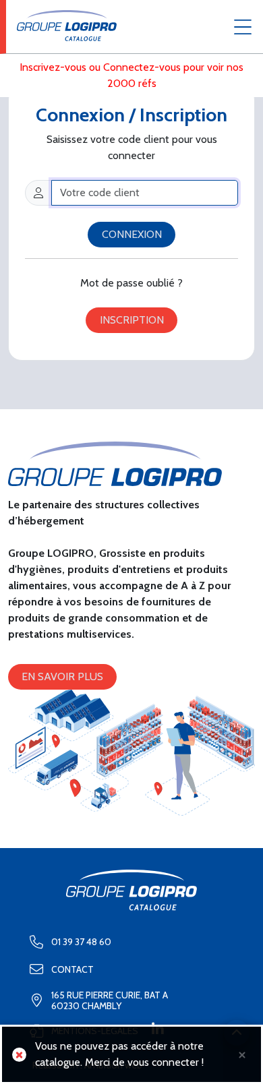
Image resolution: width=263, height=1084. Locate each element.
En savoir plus (62, 676)
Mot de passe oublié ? (131, 282)
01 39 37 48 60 (81, 942)
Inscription (132, 319)
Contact (72, 969)
